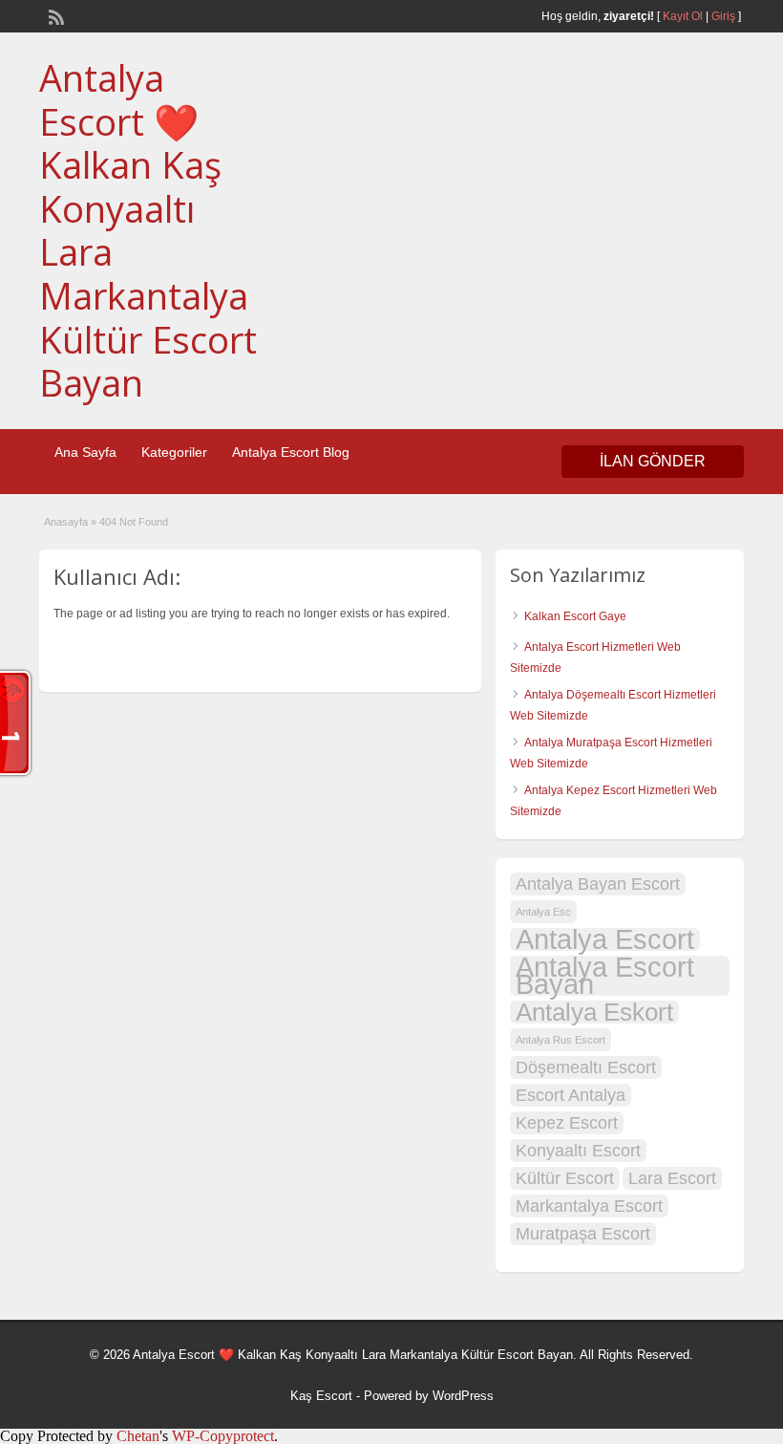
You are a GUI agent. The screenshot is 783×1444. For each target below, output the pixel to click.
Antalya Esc (543, 911)
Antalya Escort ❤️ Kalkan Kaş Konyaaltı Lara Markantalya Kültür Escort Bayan (148, 230)
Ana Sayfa (85, 452)
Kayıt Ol (683, 16)
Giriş (723, 16)
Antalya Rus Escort (560, 1039)
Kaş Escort (321, 1396)
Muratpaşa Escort (583, 1233)
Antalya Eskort (594, 1012)
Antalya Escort (605, 939)
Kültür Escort (565, 1178)
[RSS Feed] (54, 15)
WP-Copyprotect (223, 1436)
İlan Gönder (653, 461)
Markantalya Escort (589, 1206)
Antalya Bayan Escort (598, 884)
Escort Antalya (570, 1095)
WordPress (463, 1396)
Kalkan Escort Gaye (575, 616)
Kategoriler (174, 452)
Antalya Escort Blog (290, 452)
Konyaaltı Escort (578, 1150)
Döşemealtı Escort (586, 1067)
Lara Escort (672, 1178)
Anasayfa (66, 522)
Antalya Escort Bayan (605, 976)
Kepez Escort (567, 1122)
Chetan (137, 1436)
